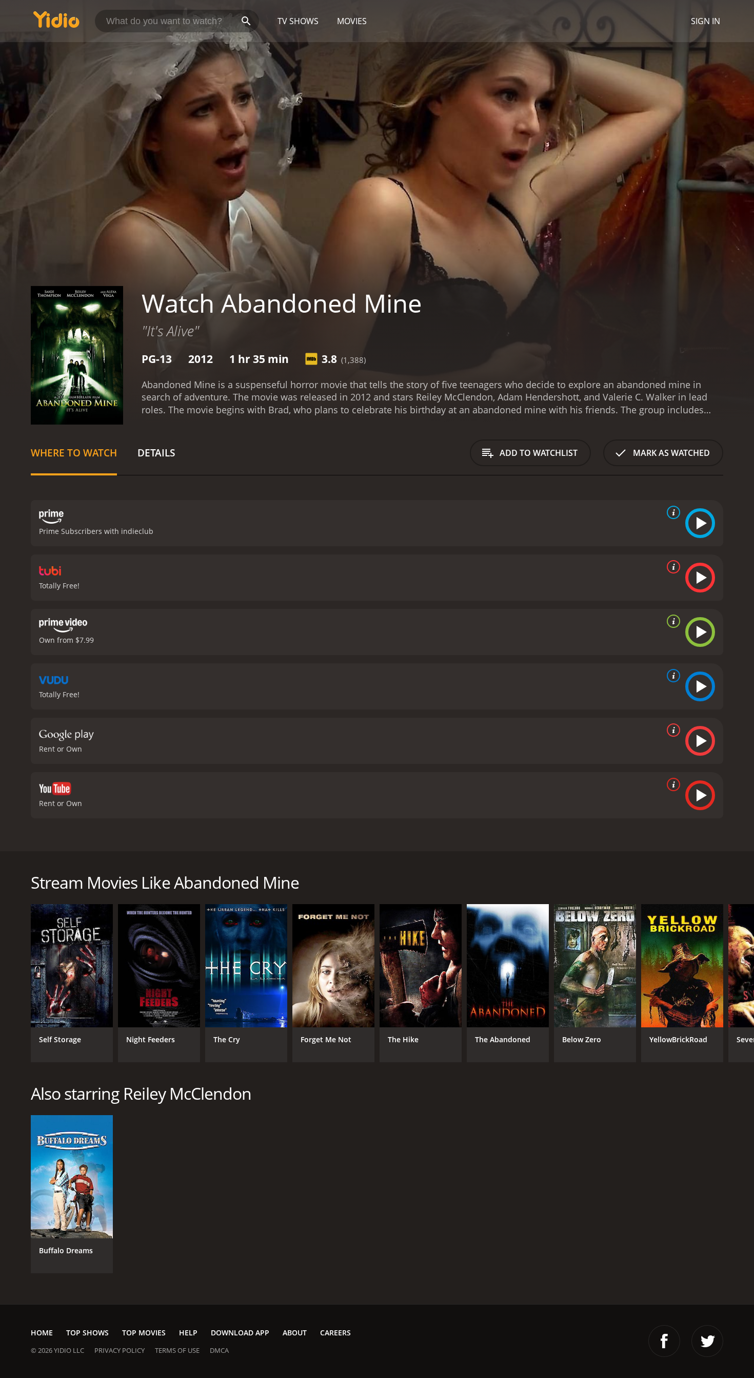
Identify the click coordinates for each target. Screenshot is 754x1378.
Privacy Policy (119, 1350)
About (295, 1332)
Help (188, 1332)
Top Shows (87, 1332)
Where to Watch (74, 453)
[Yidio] (56, 23)
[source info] (671, 512)
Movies (352, 21)
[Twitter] (707, 1341)
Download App (240, 1332)
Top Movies (144, 1332)
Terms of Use (177, 1350)
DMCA (219, 1350)
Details (156, 453)
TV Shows (298, 21)
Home (42, 1332)
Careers (335, 1332)
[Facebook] (664, 1341)
